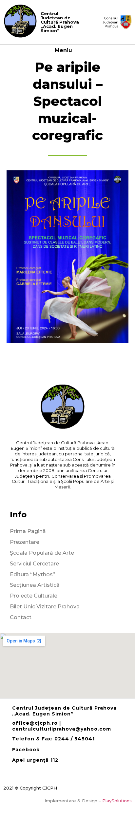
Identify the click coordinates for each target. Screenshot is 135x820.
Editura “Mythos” (32, 574)
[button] (77, 50)
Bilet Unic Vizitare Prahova (45, 606)
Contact (20, 617)
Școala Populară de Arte (42, 553)
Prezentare (24, 542)
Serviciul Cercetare (34, 564)
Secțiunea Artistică (35, 585)
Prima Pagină (28, 531)
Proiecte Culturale (33, 596)
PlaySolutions (117, 800)
